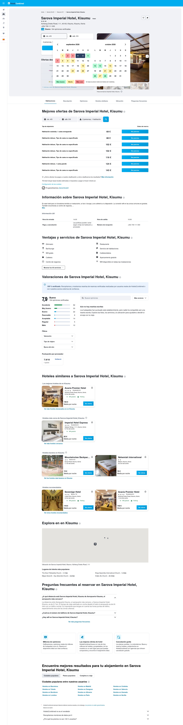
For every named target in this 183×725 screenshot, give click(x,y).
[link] (59, 409)
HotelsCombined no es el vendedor (56, 711)
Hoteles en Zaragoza (85, 689)
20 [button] (88, 66)
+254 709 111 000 (48, 26)
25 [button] (78, 71)
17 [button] (73, 66)
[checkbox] (52, 360)
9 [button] (67, 61)
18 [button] (78, 66)
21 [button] (57, 71)
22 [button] (63, 71)
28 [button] (57, 76)
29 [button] (63, 76)
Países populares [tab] (69, 676)
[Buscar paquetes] (3, 23)
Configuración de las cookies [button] (51, 184)
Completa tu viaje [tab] (86, 676)
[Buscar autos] (3, 18)
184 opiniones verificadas (61, 29)
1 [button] (62, 55)
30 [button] (68, 76)
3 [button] (72, 55)
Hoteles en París (84, 695)
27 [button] (88, 71)
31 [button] (120, 76)
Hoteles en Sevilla (119, 695)
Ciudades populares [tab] (51, 676)
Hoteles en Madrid (84, 686)
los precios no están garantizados (95, 705)
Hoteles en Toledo (49, 689)
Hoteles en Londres (49, 695)
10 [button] (73, 61)
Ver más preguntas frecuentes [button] (79, 622)
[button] (3, 3)
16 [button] (68, 66)
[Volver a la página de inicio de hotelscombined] (16, 3)
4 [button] (77, 55)
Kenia (48, 12)
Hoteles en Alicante (85, 692)
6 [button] (88, 55)
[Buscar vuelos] (3, 10)
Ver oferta (88, 404)
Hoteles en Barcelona (50, 686)
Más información (107, 177)
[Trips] (3, 33)
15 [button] (63, 66)
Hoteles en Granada (120, 692)
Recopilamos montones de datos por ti (57, 715)
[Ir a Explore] (3, 27)
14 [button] (57, 66)
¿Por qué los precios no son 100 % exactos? (60, 719)
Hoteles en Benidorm (50, 692)
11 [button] (78, 61)
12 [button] (83, 61)
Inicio (42, 12)
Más (43, 208)
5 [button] (82, 55)
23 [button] (68, 71)
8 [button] (62, 61)
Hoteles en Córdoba (120, 686)
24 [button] (73, 71)
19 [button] (83, 66)
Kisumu (59, 12)
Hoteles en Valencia (120, 689)
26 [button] (83, 71)
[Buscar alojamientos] (3, 14)
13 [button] (88, 61)
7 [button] (57, 61)
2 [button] (67, 55)
